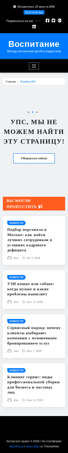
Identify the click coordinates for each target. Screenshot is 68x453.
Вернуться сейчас (35, 158)
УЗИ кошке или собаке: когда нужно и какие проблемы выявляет (30, 288)
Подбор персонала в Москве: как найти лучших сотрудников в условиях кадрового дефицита (29, 239)
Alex (16, 258)
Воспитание (34, 43)
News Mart (33, 446)
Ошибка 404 (27, 81)
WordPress (16, 446)
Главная (11, 81)
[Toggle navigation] (34, 66)
